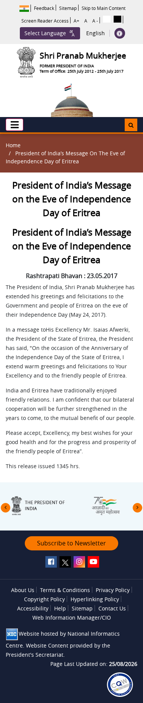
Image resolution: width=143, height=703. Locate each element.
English (95, 33)
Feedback (44, 8)
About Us (22, 590)
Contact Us (112, 608)
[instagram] (79, 562)
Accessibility (32, 608)
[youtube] (93, 562)
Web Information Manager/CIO (71, 617)
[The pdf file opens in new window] (119, 684)
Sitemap (68, 8)
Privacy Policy (113, 590)
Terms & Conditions (65, 590)
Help (60, 608)
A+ (76, 21)
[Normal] (107, 19)
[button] (14, 125)
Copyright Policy (44, 599)
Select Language (45, 33)
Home (13, 145)
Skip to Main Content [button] (103, 8)
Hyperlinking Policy (95, 599)
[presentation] (5, 508)
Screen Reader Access (45, 21)
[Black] (117, 19)
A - (95, 21)
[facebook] (51, 562)
